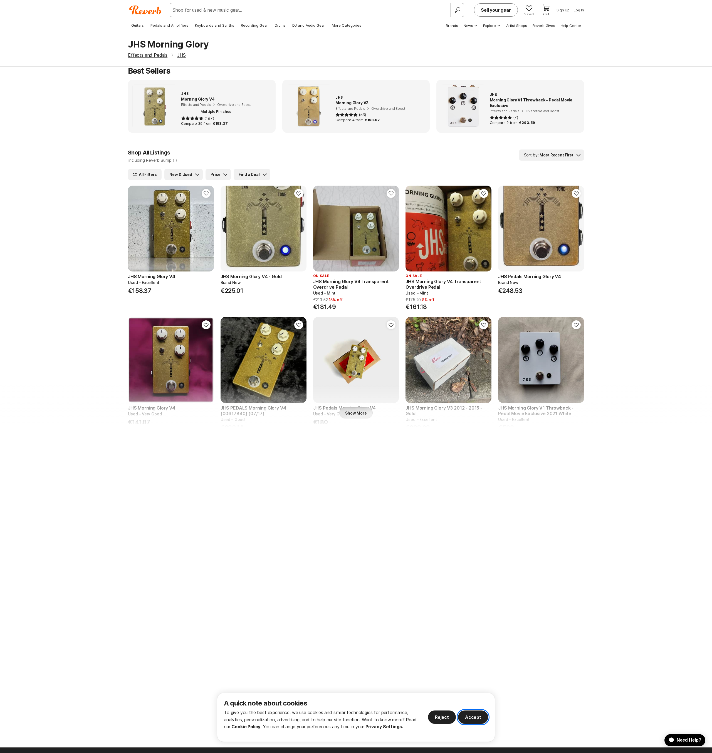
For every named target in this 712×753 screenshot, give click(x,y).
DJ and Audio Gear (308, 25)
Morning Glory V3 (352, 102)
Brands (452, 25)
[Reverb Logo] (145, 10)
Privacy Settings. (384, 726)
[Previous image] (135, 228)
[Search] (457, 10)
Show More (356, 413)
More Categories (346, 25)
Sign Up (563, 10)
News (468, 25)
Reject (442, 717)
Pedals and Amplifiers (169, 25)
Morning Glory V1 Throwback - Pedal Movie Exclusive (531, 103)
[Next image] (206, 228)
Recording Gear (254, 25)
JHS (181, 55)
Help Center (571, 25)
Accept (473, 717)
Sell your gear (496, 10)
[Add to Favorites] (206, 193)
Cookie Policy (245, 726)
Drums (280, 25)
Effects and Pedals (147, 55)
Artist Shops (516, 25)
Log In (579, 10)
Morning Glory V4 (197, 99)
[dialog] (356, 717)
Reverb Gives (544, 25)
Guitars (137, 25)
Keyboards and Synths (214, 25)
